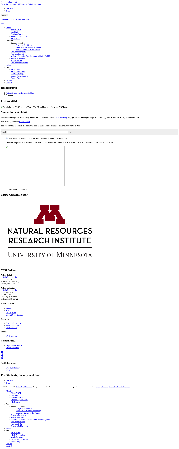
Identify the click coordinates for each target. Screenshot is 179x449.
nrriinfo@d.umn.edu (9, 277)
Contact (9, 446)
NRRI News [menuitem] (15, 69)
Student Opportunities (14, 315)
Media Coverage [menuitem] (17, 74)
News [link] (8, 67)
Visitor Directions (12, 348)
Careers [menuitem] (9, 80)
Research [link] (9, 41)
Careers (9, 444)
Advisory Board (17, 397)
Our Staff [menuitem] (14, 32)
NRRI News (15, 433)
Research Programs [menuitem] (18, 52)
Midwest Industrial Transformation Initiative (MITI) (30, 419)
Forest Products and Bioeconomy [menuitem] (28, 47)
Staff (7, 310)
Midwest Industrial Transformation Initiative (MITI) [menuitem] (30, 56)
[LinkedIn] (89, 358)
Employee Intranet (13, 368)
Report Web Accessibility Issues (119, 387)
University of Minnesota (24, 387)
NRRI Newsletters (18, 435)
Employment (11, 313)
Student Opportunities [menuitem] (19, 36)
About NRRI (16, 393)
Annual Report (16, 441)
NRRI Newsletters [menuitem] (18, 71)
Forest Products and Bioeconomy (28, 411)
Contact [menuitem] (9, 82)
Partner (8, 428)
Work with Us (11, 336)
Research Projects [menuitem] (17, 54)
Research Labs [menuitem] (16, 61)
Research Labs (11, 328)
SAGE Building (60, 117)
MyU (8, 11)
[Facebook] (89, 352)
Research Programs (13, 323)
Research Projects (12, 325)
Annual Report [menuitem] (16, 78)
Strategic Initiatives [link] (18, 43)
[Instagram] (89, 354)
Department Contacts (14, 345)
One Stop (9, 8)
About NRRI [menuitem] (16, 30)
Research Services (18, 422)
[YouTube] (89, 356)
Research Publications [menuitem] (19, 63)
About (8, 308)
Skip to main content (9, 2)
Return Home (24, 122)
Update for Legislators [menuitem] (19, 76)
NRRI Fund (15, 402)
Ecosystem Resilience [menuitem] (24, 45)
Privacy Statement (102, 387)
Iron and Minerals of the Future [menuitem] (28, 50)
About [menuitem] (8, 28)
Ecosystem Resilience (24, 408)
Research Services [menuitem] (18, 58)
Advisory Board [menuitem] (17, 34)
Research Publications (19, 426)
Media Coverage (17, 437)
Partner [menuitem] (8, 65)
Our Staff (14, 395)
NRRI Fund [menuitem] (15, 39)
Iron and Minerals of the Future (28, 413)
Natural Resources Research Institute (15, 19)
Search (4, 15)
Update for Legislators (19, 439)
